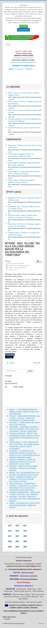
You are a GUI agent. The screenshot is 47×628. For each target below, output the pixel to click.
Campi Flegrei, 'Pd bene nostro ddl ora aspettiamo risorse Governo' (21, 181)
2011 (10, 536)
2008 (10, 541)
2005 (10, 546)
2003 (25, 546)
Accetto (23, 26)
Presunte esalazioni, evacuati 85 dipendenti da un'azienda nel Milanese (24, 120)
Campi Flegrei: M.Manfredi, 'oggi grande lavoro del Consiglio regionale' (24, 164)
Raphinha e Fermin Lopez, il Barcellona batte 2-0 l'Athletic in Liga (25, 199)
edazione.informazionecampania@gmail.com (23, 62)
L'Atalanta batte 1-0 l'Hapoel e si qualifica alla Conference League (24, 233)
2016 (17, 525)
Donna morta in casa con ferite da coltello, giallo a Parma (25, 111)
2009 (25, 536)
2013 (17, 531)
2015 (25, 525)
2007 (17, 541)
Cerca (30, 370)
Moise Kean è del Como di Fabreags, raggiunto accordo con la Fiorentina (24, 225)
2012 (25, 531)
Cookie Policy (23, 30)
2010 (17, 536)
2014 (10, 531)
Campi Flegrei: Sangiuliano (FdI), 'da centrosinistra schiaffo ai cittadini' (20, 155)
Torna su (42, 623)
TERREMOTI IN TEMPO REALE (23, 65)
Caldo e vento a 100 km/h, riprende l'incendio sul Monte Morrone (25, 102)
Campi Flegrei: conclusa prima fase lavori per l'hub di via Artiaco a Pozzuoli (24, 172)
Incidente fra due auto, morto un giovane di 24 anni (24, 128)
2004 (17, 546)
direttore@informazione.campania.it (23, 58)
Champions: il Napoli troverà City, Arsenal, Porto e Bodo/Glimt (25, 146)
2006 (25, 541)
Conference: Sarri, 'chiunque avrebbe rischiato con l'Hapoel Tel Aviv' (24, 207)
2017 (10, 525)
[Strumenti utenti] (38, 261)
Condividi (10, 354)
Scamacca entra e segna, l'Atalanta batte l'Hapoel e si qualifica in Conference (22, 216)
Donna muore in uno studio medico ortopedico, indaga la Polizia (24, 94)
